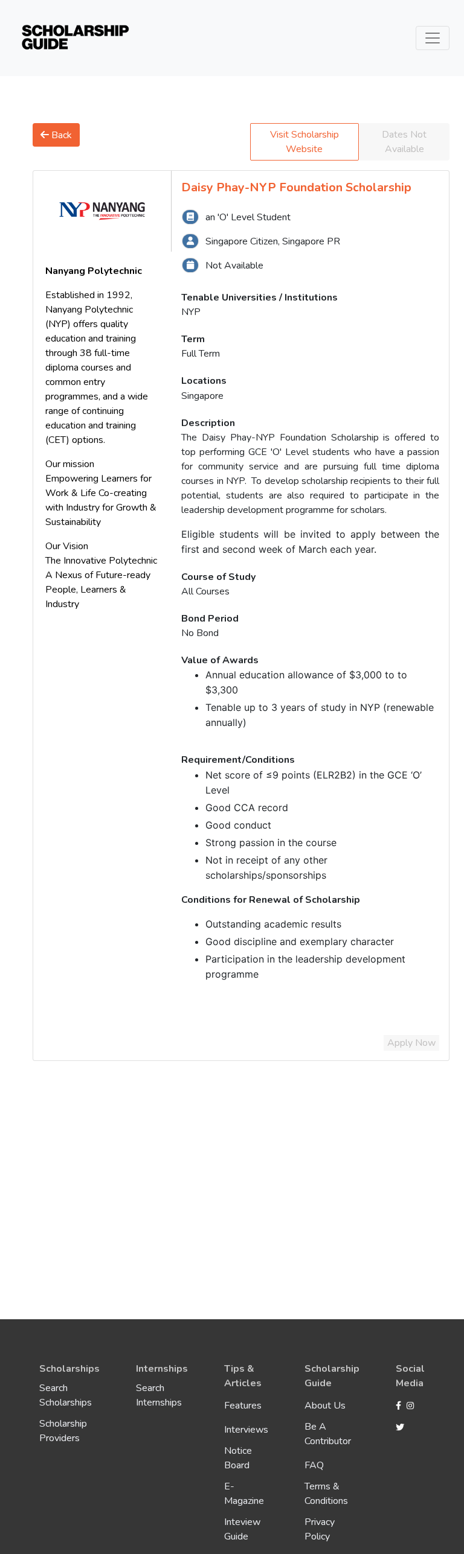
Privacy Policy (319, 1529)
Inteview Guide (242, 1529)
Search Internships (159, 1395)
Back (60, 135)
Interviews (246, 1429)
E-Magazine (244, 1494)
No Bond (200, 633)
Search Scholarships (65, 1395)
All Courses (205, 591)
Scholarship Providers (63, 1431)
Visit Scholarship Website (304, 142)
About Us (325, 1405)
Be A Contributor (327, 1434)
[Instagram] (412, 1406)
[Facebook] (400, 1406)
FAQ (314, 1465)
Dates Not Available (404, 142)
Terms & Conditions (326, 1494)
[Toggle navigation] (433, 38)
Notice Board (238, 1458)
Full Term (200, 353)
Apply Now (411, 1042)
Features (243, 1405)
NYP (191, 312)
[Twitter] (400, 1428)
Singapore (202, 396)
